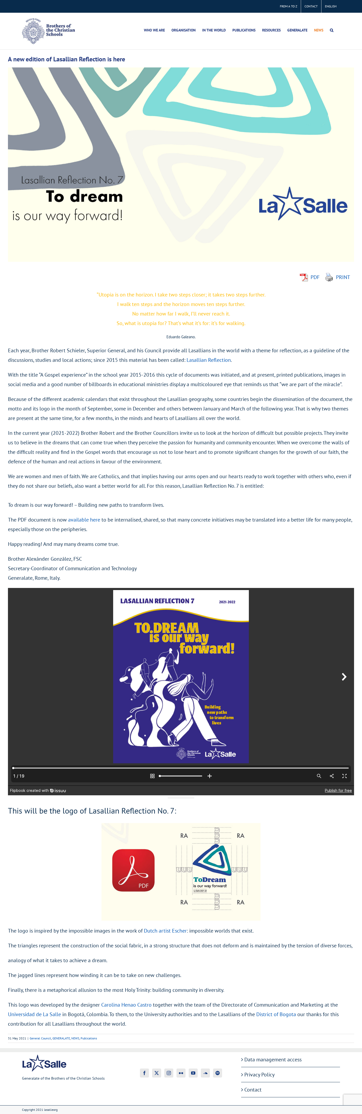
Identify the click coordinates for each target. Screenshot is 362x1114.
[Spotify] (217, 1073)
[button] (331, 30)
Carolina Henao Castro (126, 1004)
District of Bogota (276, 1014)
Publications (89, 1038)
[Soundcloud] (205, 1073)
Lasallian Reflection (209, 360)
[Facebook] (144, 1073)
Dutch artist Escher (165, 930)
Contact (253, 1089)
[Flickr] (181, 1073)
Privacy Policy (259, 1074)
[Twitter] (156, 1073)
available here (84, 519)
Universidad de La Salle (34, 1014)
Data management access (273, 1059)
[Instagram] (168, 1073)
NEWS (75, 1038)
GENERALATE (61, 1038)
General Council (40, 1038)
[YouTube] (193, 1073)
